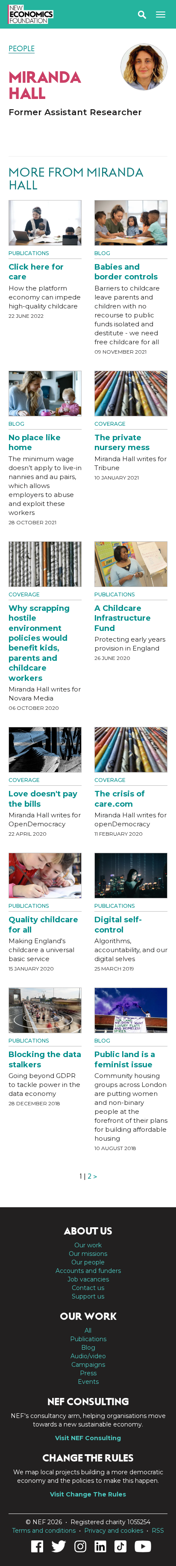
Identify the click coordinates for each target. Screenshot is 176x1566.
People (22, 48)
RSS (158, 1530)
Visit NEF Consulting (88, 1438)
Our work (88, 1245)
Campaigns (88, 1364)
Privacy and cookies (113, 1530)
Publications (29, 253)
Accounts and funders (88, 1271)
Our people (88, 1262)
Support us (88, 1296)
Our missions (88, 1254)
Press (88, 1373)
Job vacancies (88, 1279)
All (88, 1330)
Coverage (110, 424)
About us (88, 1231)
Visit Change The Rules (88, 1494)
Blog (102, 253)
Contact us (88, 1288)
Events (88, 1382)
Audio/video (88, 1356)
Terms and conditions (44, 1530)
